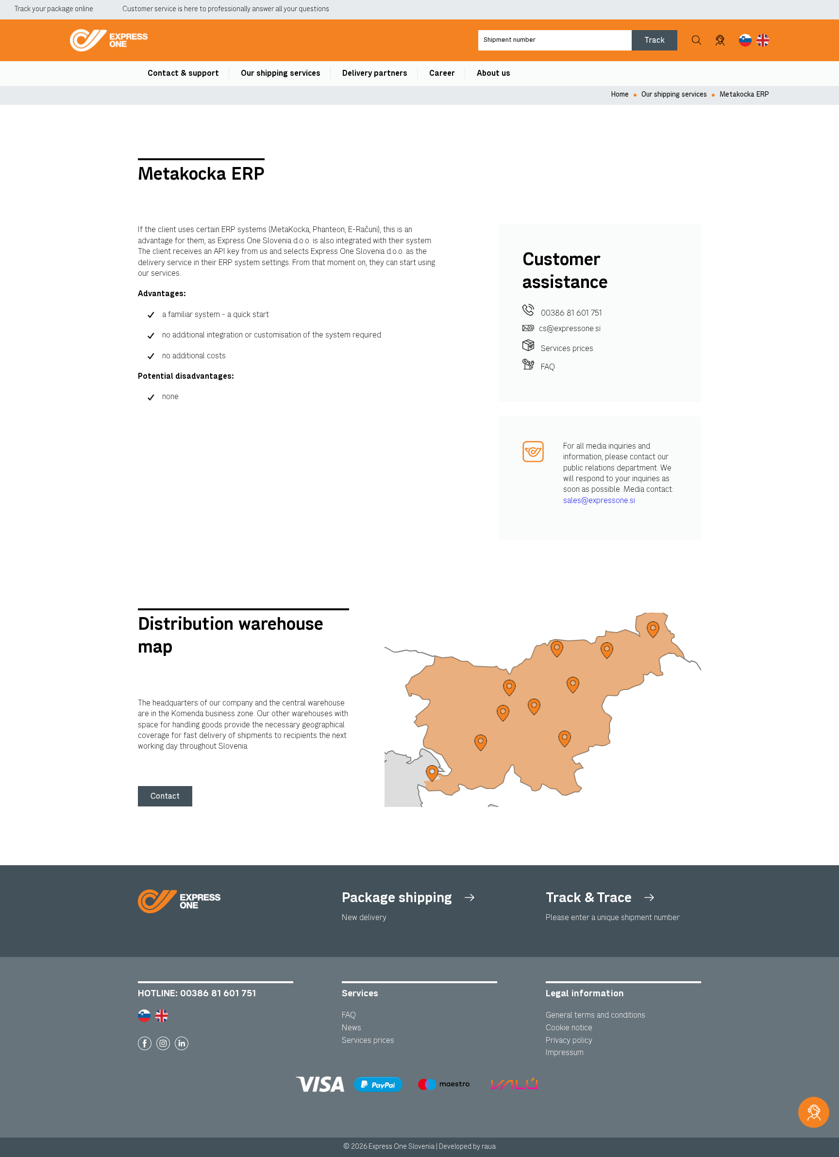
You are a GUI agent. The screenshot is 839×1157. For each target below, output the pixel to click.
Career (442, 73)
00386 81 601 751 (570, 313)
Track (654, 40)
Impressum (565, 1052)
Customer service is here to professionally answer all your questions (225, 9)
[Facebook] (144, 1043)
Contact (165, 796)
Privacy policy (569, 1040)
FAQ (547, 367)
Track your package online (54, 9)
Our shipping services (280, 73)
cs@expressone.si (570, 329)
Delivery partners (374, 73)
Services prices (566, 348)
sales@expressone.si (599, 500)
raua (489, 1146)
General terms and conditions (595, 1015)
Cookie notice (569, 1028)
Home (620, 94)
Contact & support (183, 73)
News (351, 1028)
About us (493, 73)
